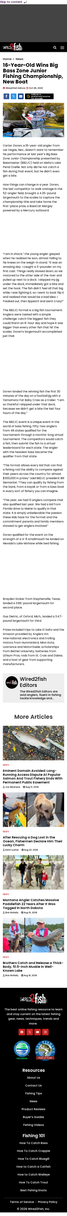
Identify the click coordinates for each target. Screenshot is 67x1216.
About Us (33, 1078)
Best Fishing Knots (33, 1190)
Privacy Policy (47, 1202)
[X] (29, 1032)
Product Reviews (33, 1109)
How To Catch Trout (33, 1182)
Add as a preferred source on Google (40, 96)
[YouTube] (37, 1032)
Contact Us (33, 1085)
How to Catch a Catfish (33, 1166)
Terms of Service (22, 1202)
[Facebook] (22, 1032)
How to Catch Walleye (34, 1174)
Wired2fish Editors (33, 682)
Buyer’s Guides (33, 1117)
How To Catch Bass (33, 1143)
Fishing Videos (33, 1125)
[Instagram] (45, 1032)
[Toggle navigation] (62, 46)
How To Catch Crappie (33, 1151)
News (19, 59)
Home (7, 59)
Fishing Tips (33, 1093)
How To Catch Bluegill (33, 1159)
